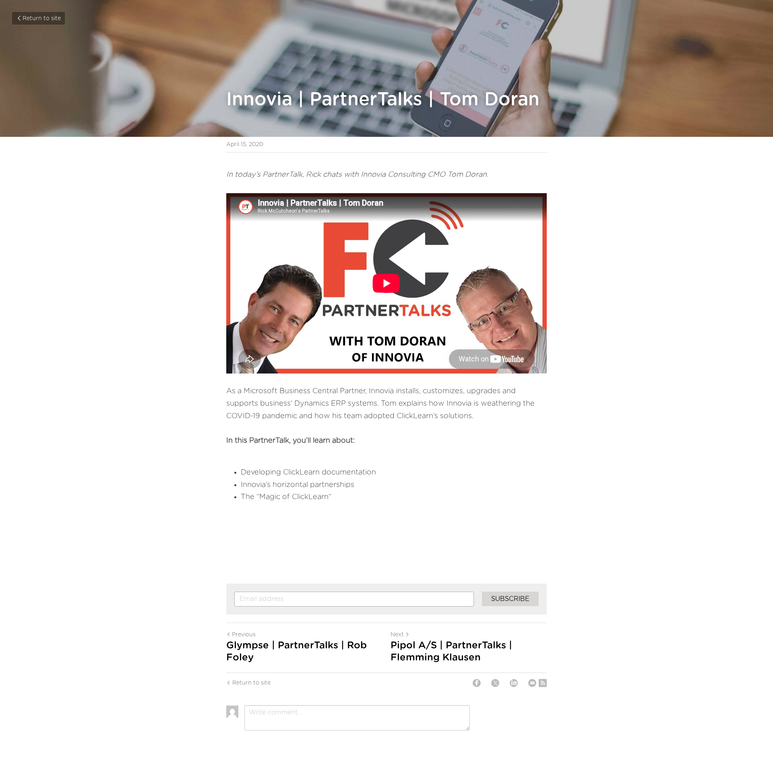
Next (397, 635)
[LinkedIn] (514, 683)
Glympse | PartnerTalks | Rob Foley (296, 651)
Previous (244, 635)
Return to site (42, 18)
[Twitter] (495, 683)
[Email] (532, 683)
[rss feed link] (543, 683)
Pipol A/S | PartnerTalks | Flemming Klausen (451, 651)
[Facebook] (477, 683)
